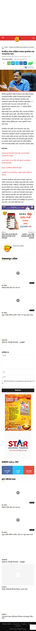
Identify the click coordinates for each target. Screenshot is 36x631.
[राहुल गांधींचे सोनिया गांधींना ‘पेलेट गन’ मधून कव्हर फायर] (18, 300)
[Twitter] (17, 63)
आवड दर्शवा (7, 466)
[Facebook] (21, 63)
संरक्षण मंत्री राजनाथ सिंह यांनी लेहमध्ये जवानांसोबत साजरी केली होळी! (9, 236)
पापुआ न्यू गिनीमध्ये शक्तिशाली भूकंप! (12, 168)
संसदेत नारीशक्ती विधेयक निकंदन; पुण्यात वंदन (15, 589)
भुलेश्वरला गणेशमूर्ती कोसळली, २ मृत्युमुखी (13, 342)
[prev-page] (3, 346)
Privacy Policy (16, 624)
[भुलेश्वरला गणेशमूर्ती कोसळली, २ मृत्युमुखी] (18, 327)
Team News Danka (7, 59)
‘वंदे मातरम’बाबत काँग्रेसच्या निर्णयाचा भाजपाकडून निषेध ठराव (17, 617)
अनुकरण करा (18, 466)
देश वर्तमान (4, 285)
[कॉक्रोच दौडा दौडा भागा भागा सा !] (18, 273)
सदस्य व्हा (28, 466)
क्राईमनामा (4, 340)
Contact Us (18, 626)
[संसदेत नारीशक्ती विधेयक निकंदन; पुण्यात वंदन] (18, 574)
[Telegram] (13, 63)
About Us (30, 624)
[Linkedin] (25, 63)
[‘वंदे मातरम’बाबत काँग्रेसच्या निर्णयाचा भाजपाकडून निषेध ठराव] (18, 602)
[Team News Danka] (8, 248)
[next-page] (6, 346)
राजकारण (6, 47)
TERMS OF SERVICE (6, 624)
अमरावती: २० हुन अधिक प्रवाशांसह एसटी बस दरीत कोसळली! (27, 236)
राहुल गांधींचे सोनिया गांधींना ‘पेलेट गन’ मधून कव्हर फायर (17, 315)
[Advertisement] (18, 18)
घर (2, 47)
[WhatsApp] (9, 63)
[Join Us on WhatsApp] (30, 63)
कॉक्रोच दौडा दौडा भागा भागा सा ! (11, 287)
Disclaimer (23, 624)
